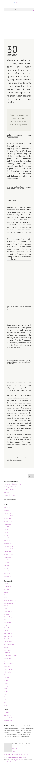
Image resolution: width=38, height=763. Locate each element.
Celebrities (7, 606)
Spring (5, 688)
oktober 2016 (7, 552)
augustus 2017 (8, 524)
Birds (5, 595)
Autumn (6, 592)
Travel (5, 694)
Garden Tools (8, 642)
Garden (6, 630)
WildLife (6, 702)
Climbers (6, 614)
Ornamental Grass (9, 664)
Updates (6, 492)
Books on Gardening (10, 600)
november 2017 (8, 516)
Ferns (5, 625)
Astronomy (7, 589)
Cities (5, 608)
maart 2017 (7, 538)
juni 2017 (6, 529)
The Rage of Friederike (10, 487)
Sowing (6, 686)
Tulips (5, 699)
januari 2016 (7, 576)
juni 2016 (6, 563)
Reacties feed (8, 718)
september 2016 (8, 554)
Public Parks (7, 672)
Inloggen (6, 712)
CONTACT (15, 751)
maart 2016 (7, 571)
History (6, 647)
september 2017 (8, 521)
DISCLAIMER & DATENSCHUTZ (21, 746)
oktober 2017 (7, 518)
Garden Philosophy (9, 639)
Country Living (8, 617)
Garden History (8, 636)
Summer (6, 691)
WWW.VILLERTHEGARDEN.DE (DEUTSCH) (16, 757)
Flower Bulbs (7, 628)
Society (6, 683)
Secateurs (6, 677)
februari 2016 (7, 574)
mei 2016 (6, 565)
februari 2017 (7, 540)
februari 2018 (7, 507)
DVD (5, 619)
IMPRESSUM (15, 749)
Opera (5, 661)
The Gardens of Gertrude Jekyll (12, 484)
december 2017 (8, 513)
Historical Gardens (9, 644)
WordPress (10, 762)
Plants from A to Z (9, 669)
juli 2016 (6, 560)
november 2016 (8, 549)
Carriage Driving (8, 603)
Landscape (7, 653)
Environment (7, 622)
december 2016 (8, 546)
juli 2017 (6, 527)
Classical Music (8, 611)
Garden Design (8, 633)
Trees (5, 697)
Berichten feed (8, 715)
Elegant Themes (18, 760)
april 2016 (6, 568)
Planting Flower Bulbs (10, 495)
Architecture (7, 586)
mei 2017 (6, 532)
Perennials (7, 666)
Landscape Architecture (10, 655)
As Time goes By (9, 489)
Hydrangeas (7, 650)
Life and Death (8, 658)
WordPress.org (8, 721)
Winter (6, 705)
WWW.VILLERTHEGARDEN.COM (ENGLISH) (16, 754)
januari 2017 (7, 543)
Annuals (6, 584)
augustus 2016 (8, 557)
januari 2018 (7, 510)
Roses (5, 675)
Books (6, 597)
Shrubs (6, 680)
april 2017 (6, 535)
